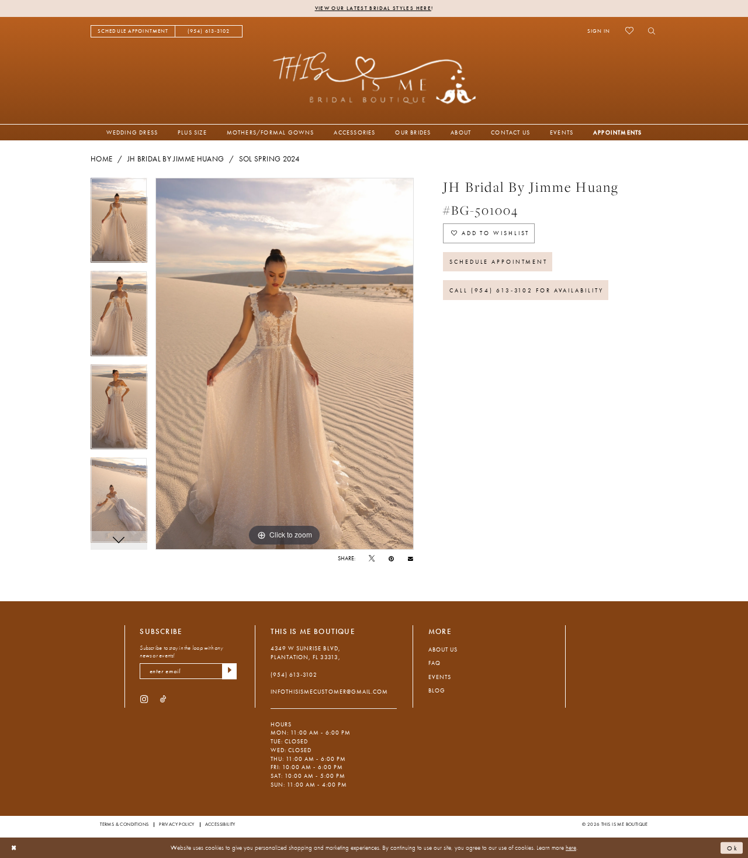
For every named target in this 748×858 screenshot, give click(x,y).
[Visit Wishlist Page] (629, 31)
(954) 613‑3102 (294, 674)
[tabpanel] (119, 224)
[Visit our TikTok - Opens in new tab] (163, 699)
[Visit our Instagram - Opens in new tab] (144, 699)
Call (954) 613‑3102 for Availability (526, 290)
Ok (733, 847)
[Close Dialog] (14, 848)
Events (439, 677)
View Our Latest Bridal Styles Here (373, 8)
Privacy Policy (177, 824)
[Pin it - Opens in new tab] (391, 559)
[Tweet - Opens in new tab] (371, 559)
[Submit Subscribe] (229, 671)
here (571, 847)
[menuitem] (133, 31)
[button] (599, 31)
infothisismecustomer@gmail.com (329, 691)
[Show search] (648, 31)
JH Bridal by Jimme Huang (175, 159)
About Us (443, 649)
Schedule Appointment (498, 262)
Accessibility (220, 824)
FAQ (434, 663)
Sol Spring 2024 (269, 159)
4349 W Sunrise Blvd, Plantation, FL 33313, (306, 653)
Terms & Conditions (124, 824)
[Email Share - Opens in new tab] (410, 558)
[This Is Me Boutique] (374, 77)
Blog (436, 690)
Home (101, 159)
